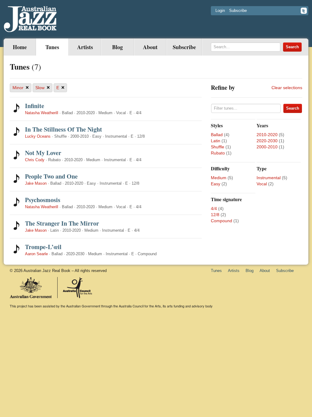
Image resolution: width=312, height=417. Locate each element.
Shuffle (217, 146)
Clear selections (286, 87)
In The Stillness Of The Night (63, 129)
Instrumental (269, 177)
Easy (215, 183)
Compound (221, 220)
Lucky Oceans (38, 136)
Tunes (52, 47)
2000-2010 (267, 146)
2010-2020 (267, 134)
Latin (215, 140)
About (150, 47)
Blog (117, 47)
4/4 (214, 208)
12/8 (215, 214)
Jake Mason (36, 183)
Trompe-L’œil (43, 246)
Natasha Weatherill (41, 113)
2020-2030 (267, 140)
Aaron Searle (36, 254)
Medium (218, 177)
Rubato (218, 152)
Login (220, 10)
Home (20, 47)
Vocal (262, 183)
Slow (42, 88)
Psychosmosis (42, 199)
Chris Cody (34, 160)
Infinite (34, 105)
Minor (20, 88)
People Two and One (51, 176)
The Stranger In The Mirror (62, 223)
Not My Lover (43, 152)
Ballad (217, 134)
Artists (85, 47)
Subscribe (238, 10)
